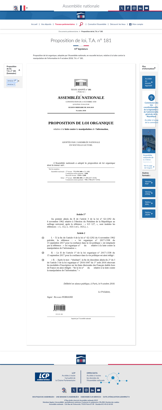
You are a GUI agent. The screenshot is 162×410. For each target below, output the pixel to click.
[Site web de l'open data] (105, 377)
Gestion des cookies (112, 402)
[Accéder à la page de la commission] (148, 108)
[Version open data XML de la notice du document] (148, 203)
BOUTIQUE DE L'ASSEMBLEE (42, 397)
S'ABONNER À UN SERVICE (90, 397)
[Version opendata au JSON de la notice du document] (148, 213)
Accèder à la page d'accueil (81, 14)
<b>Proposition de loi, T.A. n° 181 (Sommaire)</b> (13, 70)
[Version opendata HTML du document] (148, 193)
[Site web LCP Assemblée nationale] (57, 377)
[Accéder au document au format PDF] (148, 183)
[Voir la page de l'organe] (148, 149)
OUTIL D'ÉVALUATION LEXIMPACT (115, 397)
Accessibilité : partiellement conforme (68, 402)
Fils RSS (102, 402)
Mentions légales (48, 402)
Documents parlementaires (68, 31)
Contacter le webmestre (90, 402)
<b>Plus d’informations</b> (149, 68)
